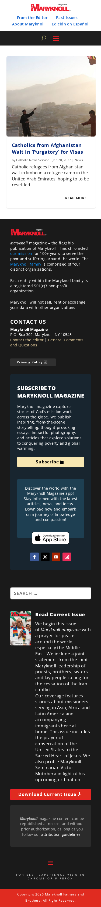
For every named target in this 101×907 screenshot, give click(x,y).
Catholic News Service (32, 160)
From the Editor (32, 17)
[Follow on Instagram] (66, 557)
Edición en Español (70, 24)
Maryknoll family (25, 264)
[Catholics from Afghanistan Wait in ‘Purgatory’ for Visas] (51, 96)
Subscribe (47, 462)
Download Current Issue (47, 794)
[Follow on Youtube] (56, 557)
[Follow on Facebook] (34, 557)
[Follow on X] (45, 557)
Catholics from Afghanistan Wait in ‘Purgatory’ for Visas (47, 148)
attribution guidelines (61, 834)
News (79, 160)
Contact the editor (27, 339)
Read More (76, 198)
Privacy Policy (30, 362)
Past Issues (67, 17)
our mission (21, 253)
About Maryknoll (28, 24)
